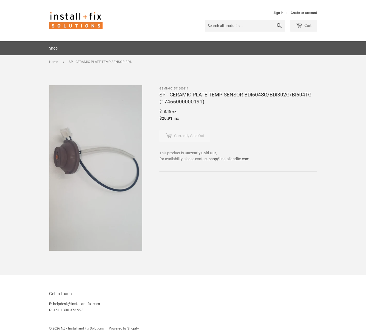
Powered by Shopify (124, 328)
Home (53, 62)
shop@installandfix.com (229, 159)
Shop (53, 48)
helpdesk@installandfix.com (76, 304)
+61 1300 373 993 (68, 310)
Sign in (278, 13)
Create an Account (304, 13)
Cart (308, 25)
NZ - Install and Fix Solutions (82, 328)
